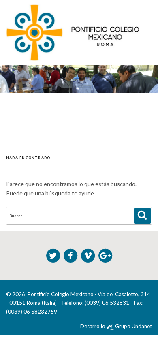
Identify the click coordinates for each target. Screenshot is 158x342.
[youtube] (88, 254)
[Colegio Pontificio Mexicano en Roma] (73, 32)
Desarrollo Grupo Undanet (116, 326)
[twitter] (53, 254)
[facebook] (71, 254)
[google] (105, 254)
